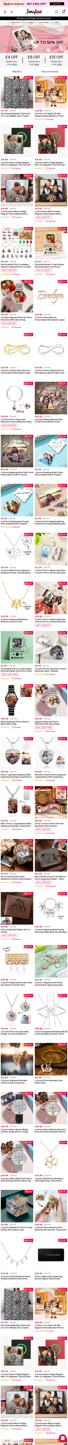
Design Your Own (17, 120)
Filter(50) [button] (17, 71)
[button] (5, 12)
